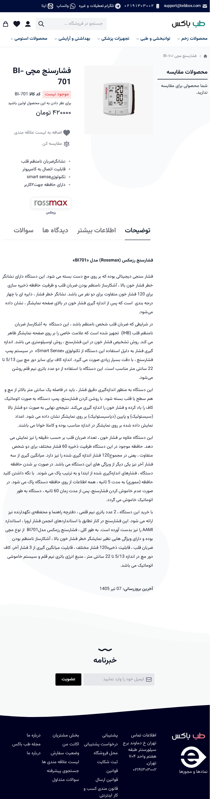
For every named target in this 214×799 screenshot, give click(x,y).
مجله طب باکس (26, 744)
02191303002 (139, 6)
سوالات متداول (65, 779)
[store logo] (186, 24)
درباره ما (34, 753)
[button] (118, 100)
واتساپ (63, 6)
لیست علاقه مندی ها (60, 762)
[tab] (137, 231)
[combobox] (71, 24)
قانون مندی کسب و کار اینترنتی (101, 792)
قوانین (112, 771)
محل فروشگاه (106, 753)
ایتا (44, 6)
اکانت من (70, 744)
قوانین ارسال (107, 779)
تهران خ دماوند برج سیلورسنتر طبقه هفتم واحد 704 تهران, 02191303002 (139, 756)
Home (205, 56)
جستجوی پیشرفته (63, 771)
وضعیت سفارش (65, 753)
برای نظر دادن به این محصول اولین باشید (39, 103)
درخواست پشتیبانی (101, 744)
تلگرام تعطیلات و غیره (96, 6)
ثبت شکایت (107, 762)
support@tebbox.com (182, 6)
